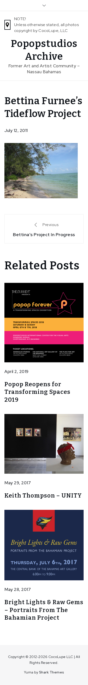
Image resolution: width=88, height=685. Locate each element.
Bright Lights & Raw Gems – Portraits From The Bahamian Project (43, 610)
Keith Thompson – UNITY (43, 495)
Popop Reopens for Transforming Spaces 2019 (37, 392)
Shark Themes (51, 672)
